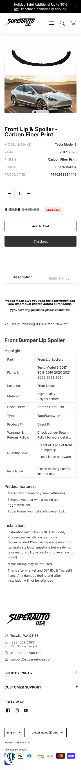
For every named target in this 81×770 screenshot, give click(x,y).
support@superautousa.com (31, 659)
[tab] (22, 278)
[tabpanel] (40, 435)
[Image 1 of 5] (35, 112)
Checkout (41, 241)
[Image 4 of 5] (46, 112)
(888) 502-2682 (22, 642)
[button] (77, 672)
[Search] (62, 23)
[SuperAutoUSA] (20, 22)
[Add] (29, 193)
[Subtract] (9, 193)
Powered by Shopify (15, 749)
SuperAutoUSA (12, 742)
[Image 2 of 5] (39, 112)
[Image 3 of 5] (42, 112)
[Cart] (73, 23)
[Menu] (51, 23)
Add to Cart (40, 226)
